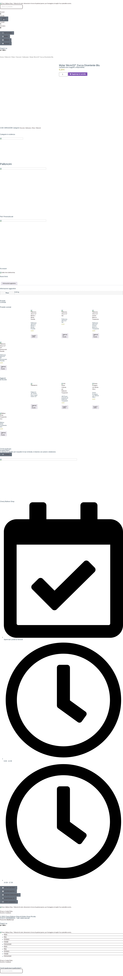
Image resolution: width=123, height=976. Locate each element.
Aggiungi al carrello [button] (65, 335)
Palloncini (7, 57)
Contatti (2, 22)
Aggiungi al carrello (34, 406)
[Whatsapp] (5, 50)
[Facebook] (4, 50)
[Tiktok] (0, 50)
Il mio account (7, 944)
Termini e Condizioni (5, 912)
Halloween (25, 57)
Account (2, 12)
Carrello (2, 15)
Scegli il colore (34, 336)
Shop (5, 937)
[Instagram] (2, 50)
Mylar (13, 57)
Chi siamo (2, 26)
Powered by (7, 919)
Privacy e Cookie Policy (6, 911)
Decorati (18, 57)
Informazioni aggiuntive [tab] (9, 283)
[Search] (121, 7)
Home (2, 57)
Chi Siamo (6, 939)
